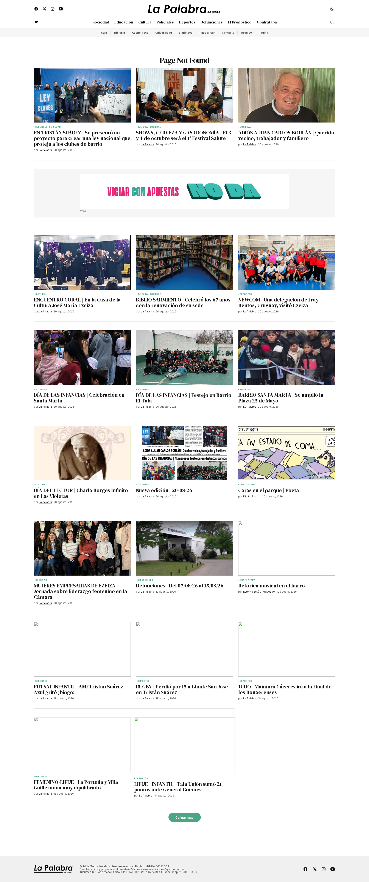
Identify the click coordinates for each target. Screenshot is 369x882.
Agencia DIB (140, 32)
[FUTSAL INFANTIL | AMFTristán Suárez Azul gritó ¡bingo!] (82, 649)
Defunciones (145, 580)
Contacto (228, 32)
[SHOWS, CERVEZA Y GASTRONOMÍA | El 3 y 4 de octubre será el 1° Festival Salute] (184, 95)
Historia (119, 32)
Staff (104, 32)
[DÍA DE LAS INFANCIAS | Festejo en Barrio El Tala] (184, 357)
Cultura (142, 127)
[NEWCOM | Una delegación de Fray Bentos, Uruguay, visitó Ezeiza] (286, 262)
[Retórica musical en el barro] (286, 548)
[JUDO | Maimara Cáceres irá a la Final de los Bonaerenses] (286, 649)
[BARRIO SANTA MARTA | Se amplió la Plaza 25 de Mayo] (286, 357)
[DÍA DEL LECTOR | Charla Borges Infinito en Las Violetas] (82, 453)
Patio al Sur (207, 32)
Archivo (246, 32)
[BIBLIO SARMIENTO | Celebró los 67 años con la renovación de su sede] (184, 262)
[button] (332, 9)
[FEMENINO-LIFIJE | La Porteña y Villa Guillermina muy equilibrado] (82, 744)
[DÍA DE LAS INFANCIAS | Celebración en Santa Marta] (82, 357)
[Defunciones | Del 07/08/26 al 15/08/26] (184, 548)
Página (263, 32)
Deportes (41, 127)
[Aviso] (184, 191)
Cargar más (184, 817)
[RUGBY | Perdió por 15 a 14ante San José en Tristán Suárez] (184, 649)
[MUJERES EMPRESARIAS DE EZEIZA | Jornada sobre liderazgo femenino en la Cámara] (82, 548)
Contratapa (247, 485)
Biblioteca (186, 32)
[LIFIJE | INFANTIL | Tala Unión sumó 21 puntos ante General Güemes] (184, 745)
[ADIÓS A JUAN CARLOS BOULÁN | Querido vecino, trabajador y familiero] (286, 95)
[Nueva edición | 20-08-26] (184, 453)
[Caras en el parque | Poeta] (286, 453)
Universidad (163, 32)
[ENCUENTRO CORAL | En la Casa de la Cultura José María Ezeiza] (82, 262)
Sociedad (55, 127)
